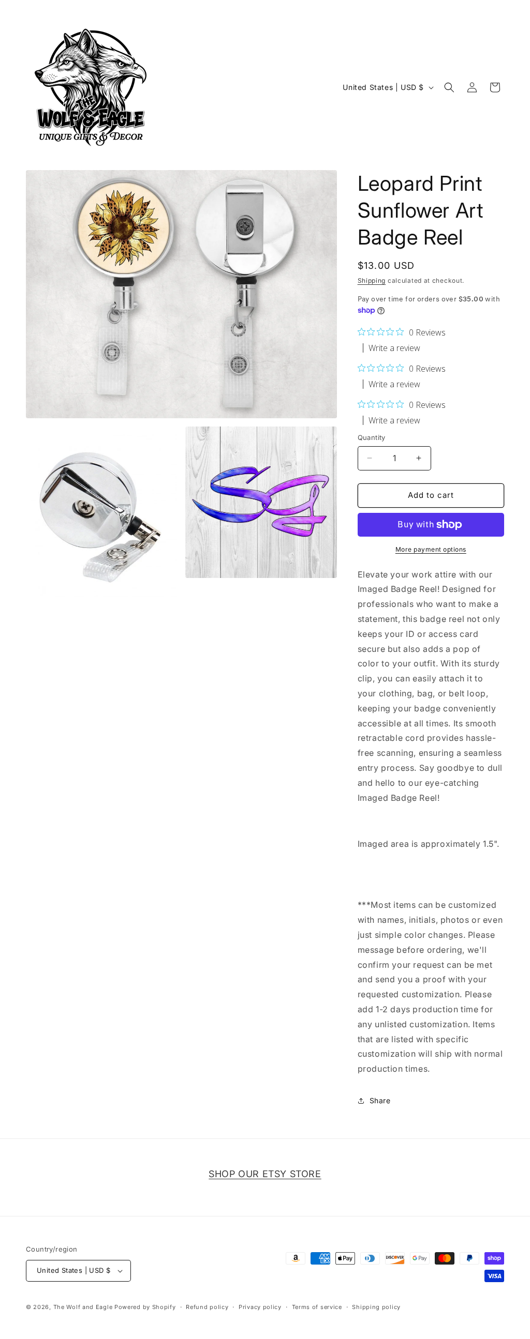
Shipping (372, 280)
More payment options (430, 549)
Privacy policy (260, 1307)
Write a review (394, 348)
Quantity (372, 437)
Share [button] (380, 1100)
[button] (449, 87)
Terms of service (317, 1307)
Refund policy (207, 1307)
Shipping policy (376, 1307)
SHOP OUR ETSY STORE (265, 1173)
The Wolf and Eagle (83, 1307)
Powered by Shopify (145, 1307)
